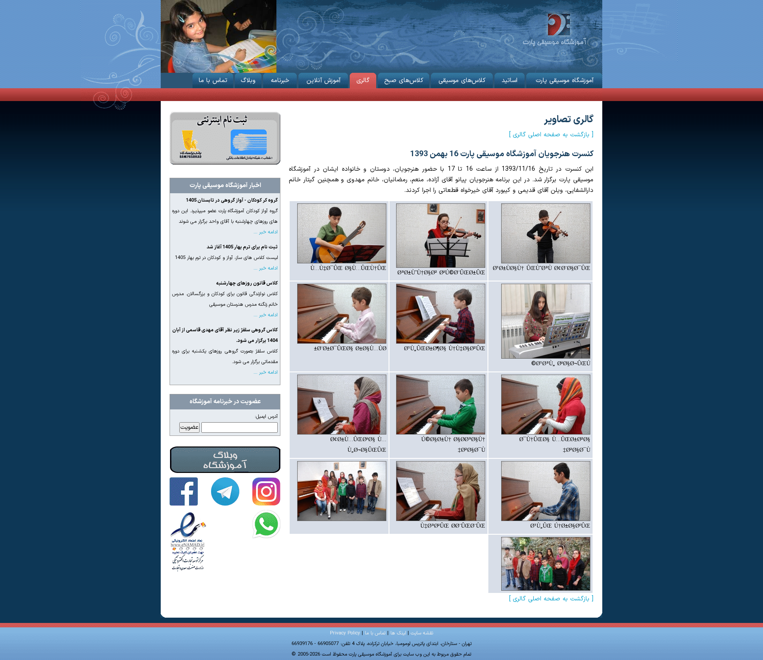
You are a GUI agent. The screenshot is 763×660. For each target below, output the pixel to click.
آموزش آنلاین (323, 80)
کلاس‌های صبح (403, 80)
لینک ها (398, 633)
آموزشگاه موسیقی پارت (554, 29)
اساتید (509, 80)
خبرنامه (280, 80)
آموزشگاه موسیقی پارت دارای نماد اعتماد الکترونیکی (189, 541)
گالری (363, 80)
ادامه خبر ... (265, 232)
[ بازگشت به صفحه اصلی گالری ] (551, 134)
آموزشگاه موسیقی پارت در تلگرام (225, 491)
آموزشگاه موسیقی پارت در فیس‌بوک (184, 491)
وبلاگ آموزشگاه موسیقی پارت (225, 459)
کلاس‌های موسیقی (462, 80)
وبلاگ (248, 80)
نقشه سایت (422, 633)
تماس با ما (213, 80)
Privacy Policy (345, 633)
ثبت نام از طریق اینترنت (225, 138)
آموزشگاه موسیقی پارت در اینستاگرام (266, 491)
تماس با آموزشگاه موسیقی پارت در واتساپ (266, 524)
